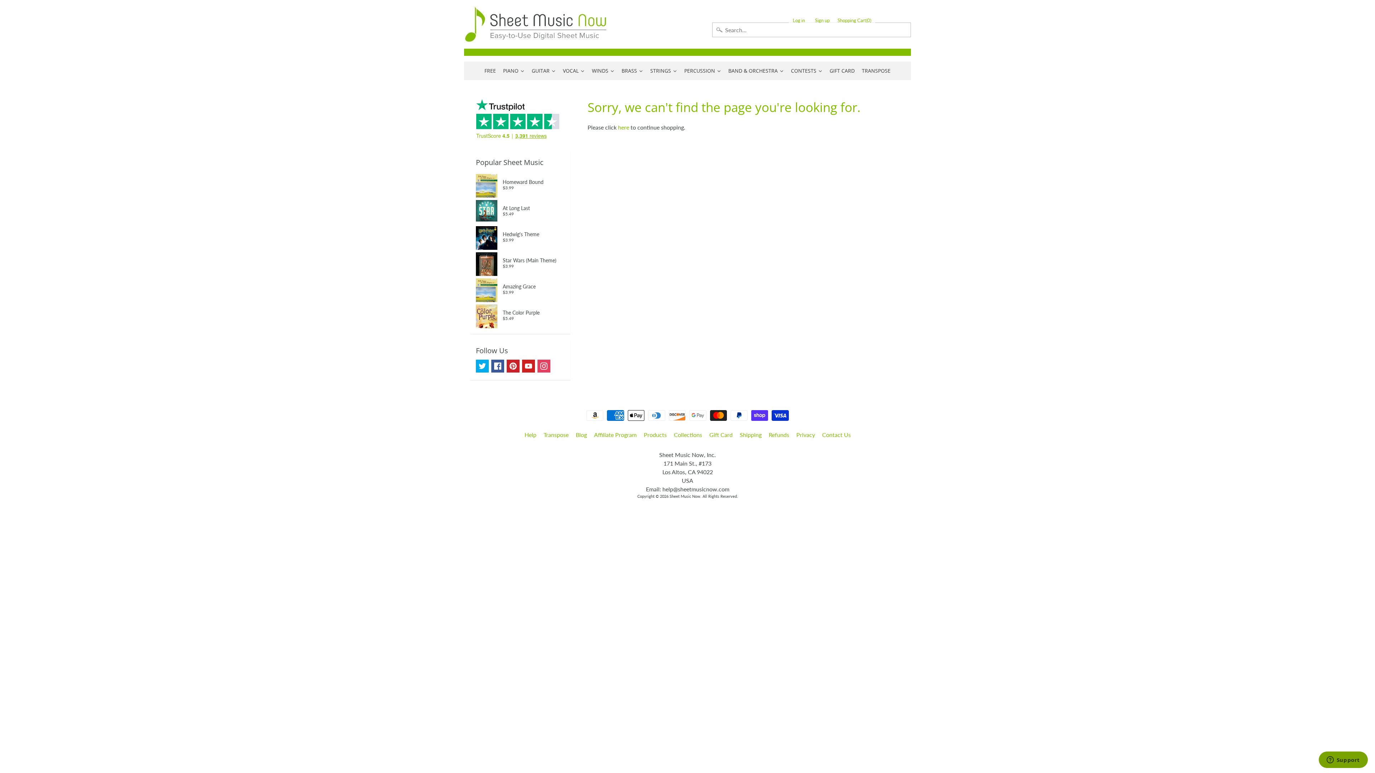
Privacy (805, 434)
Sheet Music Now (685, 496)
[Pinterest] (513, 366)
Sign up (822, 20)
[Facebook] (497, 366)
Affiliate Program (615, 434)
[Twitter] (482, 366)
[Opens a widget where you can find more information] (1343, 760)
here (623, 127)
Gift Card (721, 434)
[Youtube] (528, 366)
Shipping (751, 434)
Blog (581, 434)
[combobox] (811, 30)
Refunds (779, 434)
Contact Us (836, 434)
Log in (799, 20)
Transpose (556, 434)
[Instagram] (543, 366)
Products (655, 434)
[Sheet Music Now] (535, 24)
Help (530, 434)
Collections (688, 434)
